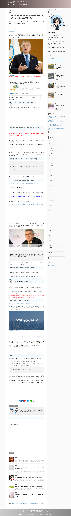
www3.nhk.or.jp (12, 191)
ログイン (49, 260)
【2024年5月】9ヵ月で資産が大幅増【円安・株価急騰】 (59, 67)
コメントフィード (51, 263)
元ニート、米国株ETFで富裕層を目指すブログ (35, 511)
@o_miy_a (50, 55)
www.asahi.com (12, 75)
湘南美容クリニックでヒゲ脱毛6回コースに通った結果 (59, 107)
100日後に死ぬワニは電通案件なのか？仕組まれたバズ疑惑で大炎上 (29, 486)
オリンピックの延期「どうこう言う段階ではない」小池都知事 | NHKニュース (23, 183)
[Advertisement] (26, 117)
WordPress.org (51, 265)
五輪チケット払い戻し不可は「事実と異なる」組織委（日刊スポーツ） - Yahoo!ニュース (25, 303)
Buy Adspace (51, 58)
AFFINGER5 (50, 514)
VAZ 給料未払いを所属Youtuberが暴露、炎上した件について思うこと (29, 477)
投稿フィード (50, 262)
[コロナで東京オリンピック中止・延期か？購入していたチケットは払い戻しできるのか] (28, 401)
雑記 (10, 420)
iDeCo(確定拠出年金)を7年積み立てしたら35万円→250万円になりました (60, 86)
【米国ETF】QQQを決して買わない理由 (55, 124)
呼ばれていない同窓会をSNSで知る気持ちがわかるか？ (26, 459)
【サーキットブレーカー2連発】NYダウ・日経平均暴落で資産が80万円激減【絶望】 (28, 503)
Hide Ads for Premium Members (54, 61)
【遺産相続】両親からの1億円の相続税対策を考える (60, 77)
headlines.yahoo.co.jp (13, 330)
